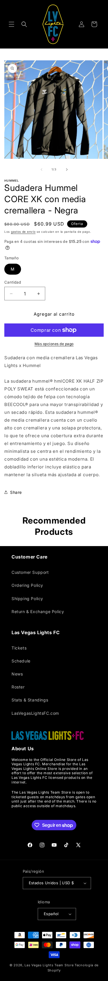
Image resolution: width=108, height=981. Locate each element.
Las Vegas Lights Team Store (48, 965)
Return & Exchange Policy (38, 611)
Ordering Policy (27, 585)
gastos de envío (23, 231)
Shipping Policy (27, 598)
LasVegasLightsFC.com (35, 713)
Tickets (19, 647)
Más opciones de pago (54, 344)
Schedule (21, 660)
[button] (11, 24)
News (17, 673)
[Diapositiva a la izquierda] (41, 169)
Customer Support (30, 572)
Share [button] (16, 492)
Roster (18, 686)
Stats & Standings (30, 699)
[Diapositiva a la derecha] (66, 169)
